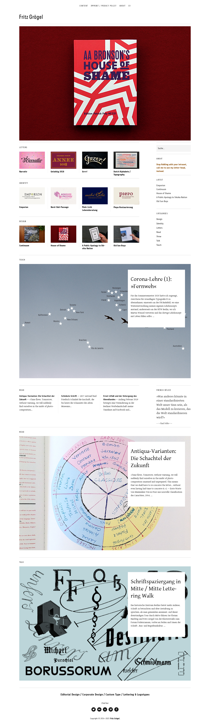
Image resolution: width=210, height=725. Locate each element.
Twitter (93, 711)
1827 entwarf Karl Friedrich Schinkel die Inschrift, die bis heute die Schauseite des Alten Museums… (79, 401)
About (122, 6)
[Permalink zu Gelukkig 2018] (63, 160)
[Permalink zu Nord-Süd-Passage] (63, 195)
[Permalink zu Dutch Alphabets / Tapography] (126, 160)
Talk (158, 240)
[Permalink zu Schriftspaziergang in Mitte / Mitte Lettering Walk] (105, 623)
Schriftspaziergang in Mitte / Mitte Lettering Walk (156, 588)
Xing (105, 711)
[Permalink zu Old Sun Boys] (126, 234)
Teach (158, 245)
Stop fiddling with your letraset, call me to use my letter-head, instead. (171, 167)
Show (158, 236)
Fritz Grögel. (115, 718)
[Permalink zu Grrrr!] (95, 160)
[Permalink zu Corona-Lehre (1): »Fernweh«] (105, 321)
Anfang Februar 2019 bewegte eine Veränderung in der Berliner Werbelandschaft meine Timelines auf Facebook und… (120, 403)
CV (129, 6)
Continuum (24, 245)
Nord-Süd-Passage (60, 207)
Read (158, 232)
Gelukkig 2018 (57, 171)
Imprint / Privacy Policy (104, 6)
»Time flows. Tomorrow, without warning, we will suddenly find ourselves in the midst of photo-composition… (37, 403)
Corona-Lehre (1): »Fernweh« (151, 282)
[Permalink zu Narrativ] (32, 160)
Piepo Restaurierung (123, 207)
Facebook (116, 711)
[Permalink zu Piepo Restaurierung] (126, 195)
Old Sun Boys (120, 245)
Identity (159, 223)
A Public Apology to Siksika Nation (171, 197)
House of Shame (58, 245)
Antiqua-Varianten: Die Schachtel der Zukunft (153, 458)
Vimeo (111, 711)
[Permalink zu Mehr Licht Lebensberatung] (95, 195)
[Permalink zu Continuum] (32, 234)
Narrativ (23, 171)
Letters (159, 228)
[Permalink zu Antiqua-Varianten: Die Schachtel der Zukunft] (105, 493)
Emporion (23, 207)
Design (159, 219)
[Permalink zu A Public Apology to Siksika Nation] (95, 234)
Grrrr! (84, 171)
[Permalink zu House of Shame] (63, 234)
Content (83, 6)
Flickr (99, 711)
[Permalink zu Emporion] (32, 195)
